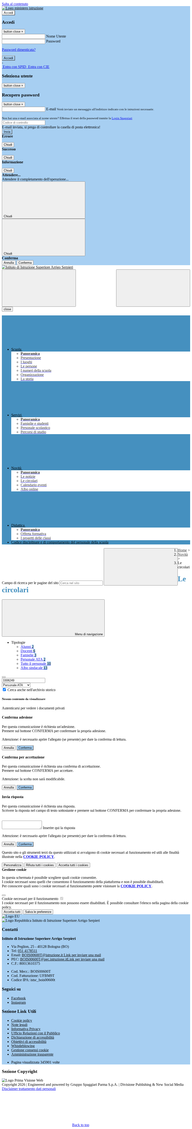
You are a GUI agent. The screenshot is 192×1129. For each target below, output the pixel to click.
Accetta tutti (73, 865)
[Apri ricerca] (153, 288)
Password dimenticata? (19, 50)
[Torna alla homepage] (96, 267)
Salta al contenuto (15, 4)
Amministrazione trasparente (32, 1054)
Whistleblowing (23, 1046)
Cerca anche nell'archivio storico (31, 690)
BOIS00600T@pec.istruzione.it (62, 959)
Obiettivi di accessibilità (28, 1042)
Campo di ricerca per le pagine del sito (30, 583)
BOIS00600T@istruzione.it (61, 955)
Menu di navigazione (88, 634)
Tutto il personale (36, 664)
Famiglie (28, 655)
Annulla (9, 262)
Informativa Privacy (26, 1029)
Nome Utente (56, 36)
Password (53, 41)
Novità (183, 554)
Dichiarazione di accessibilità (32, 1037)
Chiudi (8, 144)
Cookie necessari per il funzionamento (30, 899)
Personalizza (12, 865)
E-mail (51, 109)
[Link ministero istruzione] (22, 8)
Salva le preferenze (38, 912)
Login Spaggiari (122, 118)
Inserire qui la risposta (59, 828)
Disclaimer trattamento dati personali (29, 1089)
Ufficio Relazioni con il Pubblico (35, 1033)
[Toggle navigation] (39, 288)
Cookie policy (21, 1020)
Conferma (25, 262)
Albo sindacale (34, 668)
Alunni (27, 647)
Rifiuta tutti (40, 865)
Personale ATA (33, 659)
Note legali (19, 1025)
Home (182, 550)
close (7, 309)
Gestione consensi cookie (30, 1050)
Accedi (8, 13)
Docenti (28, 651)
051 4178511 (27, 951)
